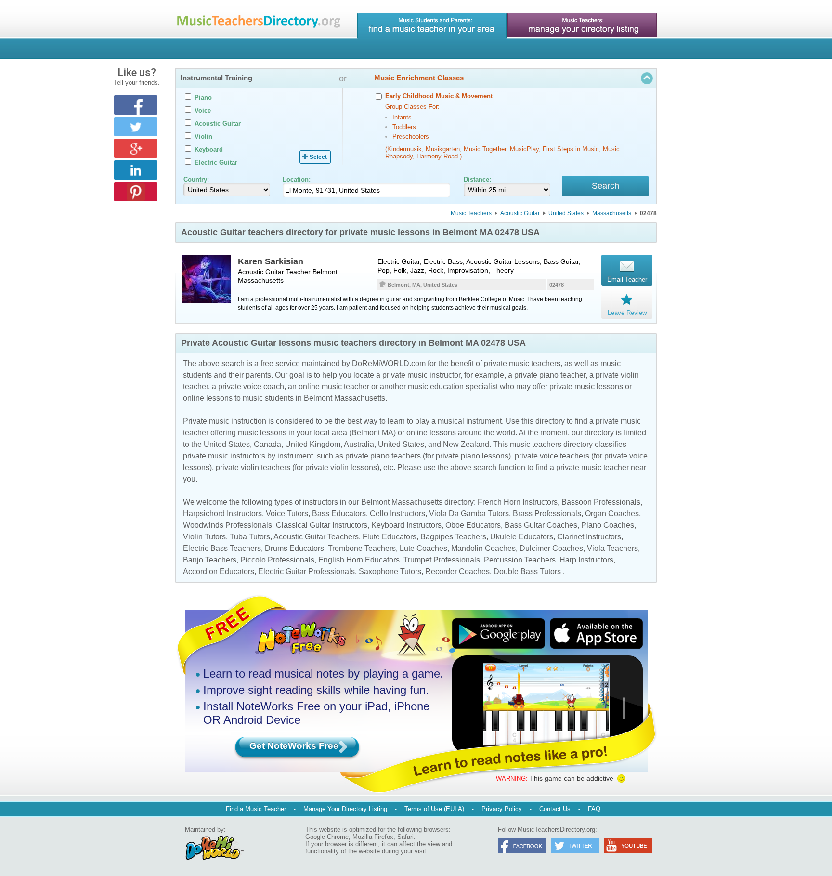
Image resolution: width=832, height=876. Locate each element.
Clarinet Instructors (589, 537)
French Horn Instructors (518, 502)
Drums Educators (294, 548)
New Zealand (466, 444)
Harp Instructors (586, 560)
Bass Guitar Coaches (541, 525)
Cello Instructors (397, 514)
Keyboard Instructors (406, 525)
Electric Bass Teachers (222, 548)
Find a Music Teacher (256, 808)
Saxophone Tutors (390, 571)
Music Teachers (471, 213)
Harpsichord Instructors (222, 514)
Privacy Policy (501, 808)
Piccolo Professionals (277, 560)
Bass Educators (339, 514)
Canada (267, 444)
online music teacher (334, 386)
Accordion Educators (218, 571)
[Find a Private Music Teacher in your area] (432, 26)
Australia (359, 444)
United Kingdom (312, 444)
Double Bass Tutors (527, 571)
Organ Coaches (612, 514)
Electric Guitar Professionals (306, 571)
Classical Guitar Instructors (321, 525)
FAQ (594, 808)
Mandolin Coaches (483, 548)
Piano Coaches (607, 525)
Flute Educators (389, 537)
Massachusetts (611, 213)
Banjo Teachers (209, 560)
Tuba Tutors (250, 537)
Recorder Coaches (457, 571)
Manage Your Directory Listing (345, 808)
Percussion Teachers (520, 560)
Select (318, 157)
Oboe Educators (473, 525)
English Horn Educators (359, 560)
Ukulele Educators (521, 537)
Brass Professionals (547, 514)
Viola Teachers (612, 548)
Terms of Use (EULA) (434, 808)
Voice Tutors (287, 514)
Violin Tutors (204, 537)
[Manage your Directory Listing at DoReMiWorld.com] (582, 26)
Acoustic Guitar (520, 213)
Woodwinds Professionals (227, 525)
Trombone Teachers (362, 548)
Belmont (325, 271)
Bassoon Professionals (600, 502)
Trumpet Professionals (441, 560)
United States (566, 213)
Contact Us (555, 808)
